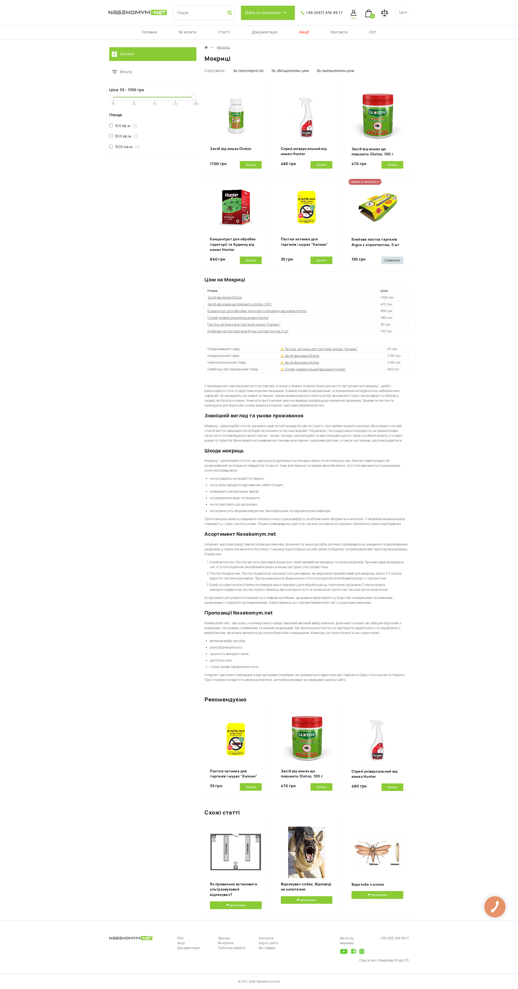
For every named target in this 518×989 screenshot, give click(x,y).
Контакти (339, 32)
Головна (149, 32)
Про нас (224, 938)
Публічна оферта (231, 948)
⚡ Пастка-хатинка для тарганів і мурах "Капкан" (319, 349)
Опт (372, 32)
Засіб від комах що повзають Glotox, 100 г (239, 304)
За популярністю (248, 70)
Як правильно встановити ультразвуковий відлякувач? (233, 889)
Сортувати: (215, 70)
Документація (265, 32)
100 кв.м (125, 125)
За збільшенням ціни (290, 70)
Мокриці (223, 47)
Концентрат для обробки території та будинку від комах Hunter (232, 244)
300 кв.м (125, 136)
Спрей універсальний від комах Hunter (237, 318)
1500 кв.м (126, 146)
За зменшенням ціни (335, 70)
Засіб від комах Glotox (230, 148)
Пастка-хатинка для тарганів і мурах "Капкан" (244, 324)
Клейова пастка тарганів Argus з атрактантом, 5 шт (247, 331)
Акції (304, 32)
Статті (224, 32)
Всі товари (267, 948)
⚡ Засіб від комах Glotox (299, 356)
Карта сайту (268, 943)
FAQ (180, 938)
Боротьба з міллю (368, 884)
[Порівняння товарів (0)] (384, 12)
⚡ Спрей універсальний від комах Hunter (313, 369)
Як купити (187, 32)
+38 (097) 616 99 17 (324, 12)
